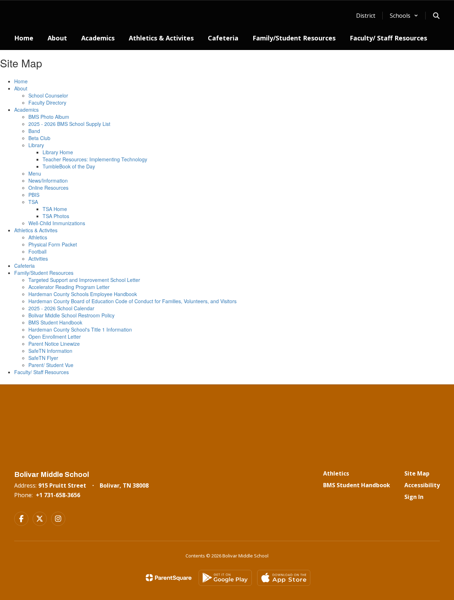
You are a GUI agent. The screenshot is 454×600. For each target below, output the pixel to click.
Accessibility (422, 485)
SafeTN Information (50, 350)
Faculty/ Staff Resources (41, 372)
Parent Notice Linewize (54, 343)
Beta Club (39, 137)
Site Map (417, 473)
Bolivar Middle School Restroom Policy (71, 315)
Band (34, 130)
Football (37, 251)
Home (21, 81)
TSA (33, 201)
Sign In (413, 497)
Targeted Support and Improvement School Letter (84, 279)
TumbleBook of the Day (69, 166)
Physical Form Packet (52, 244)
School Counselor (48, 95)
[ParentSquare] (168, 577)
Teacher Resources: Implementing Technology (95, 159)
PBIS (33, 194)
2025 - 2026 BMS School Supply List (69, 123)
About (20, 88)
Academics (26, 109)
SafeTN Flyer (43, 357)
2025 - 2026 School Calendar (61, 308)
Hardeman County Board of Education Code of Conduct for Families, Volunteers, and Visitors (132, 301)
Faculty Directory (47, 102)
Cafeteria (24, 265)
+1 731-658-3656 (58, 495)
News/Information (48, 180)
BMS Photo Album (48, 116)
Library (36, 145)
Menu (34, 173)
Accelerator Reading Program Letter (69, 286)
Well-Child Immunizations (56, 223)
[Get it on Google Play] (225, 578)
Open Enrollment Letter (54, 336)
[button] (404, 16)
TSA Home (55, 208)
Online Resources (48, 187)
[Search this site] (436, 15)
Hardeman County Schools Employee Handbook (82, 294)
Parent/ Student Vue (50, 364)
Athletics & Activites (35, 230)
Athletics (37, 237)
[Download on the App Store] (283, 578)
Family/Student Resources (43, 272)
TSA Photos (56, 216)
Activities (38, 258)
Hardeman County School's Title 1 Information (80, 329)
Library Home (58, 152)
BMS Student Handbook (55, 322)
